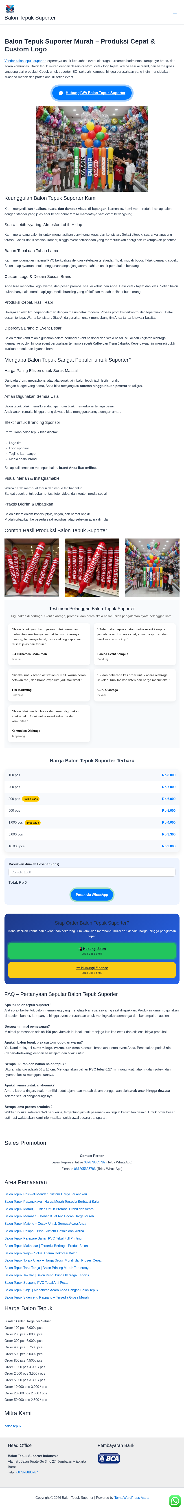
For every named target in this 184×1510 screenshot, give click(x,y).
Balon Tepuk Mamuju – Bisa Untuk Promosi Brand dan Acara (49, 1209)
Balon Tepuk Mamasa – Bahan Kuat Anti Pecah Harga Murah (49, 1216)
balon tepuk (12, 1426)
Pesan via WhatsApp (92, 895)
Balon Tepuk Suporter (30, 18)
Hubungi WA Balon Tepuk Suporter (95, 93)
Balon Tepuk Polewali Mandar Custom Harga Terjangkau (45, 1194)
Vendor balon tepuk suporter (25, 61)
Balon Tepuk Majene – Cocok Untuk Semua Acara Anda (45, 1223)
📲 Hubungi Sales (92, 951)
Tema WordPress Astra (131, 1497)
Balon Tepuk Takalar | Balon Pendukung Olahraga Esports (46, 1275)
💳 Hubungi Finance (92, 970)
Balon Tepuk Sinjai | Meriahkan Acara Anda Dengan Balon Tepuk (51, 1290)
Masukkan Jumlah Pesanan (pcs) (34, 864)
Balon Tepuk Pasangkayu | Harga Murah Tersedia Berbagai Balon (52, 1201)
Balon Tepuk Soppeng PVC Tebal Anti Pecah (36, 1282)
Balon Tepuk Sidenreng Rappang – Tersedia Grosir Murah (46, 1297)
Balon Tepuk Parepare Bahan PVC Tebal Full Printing (42, 1238)
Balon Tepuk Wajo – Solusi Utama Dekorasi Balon (40, 1253)
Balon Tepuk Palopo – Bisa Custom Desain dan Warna (44, 1231)
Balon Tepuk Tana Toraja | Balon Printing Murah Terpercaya (47, 1268)
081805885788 (85, 1169)
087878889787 (94, 1162)
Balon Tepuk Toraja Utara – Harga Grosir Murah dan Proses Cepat (52, 1260)
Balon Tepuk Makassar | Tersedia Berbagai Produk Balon (46, 1246)
